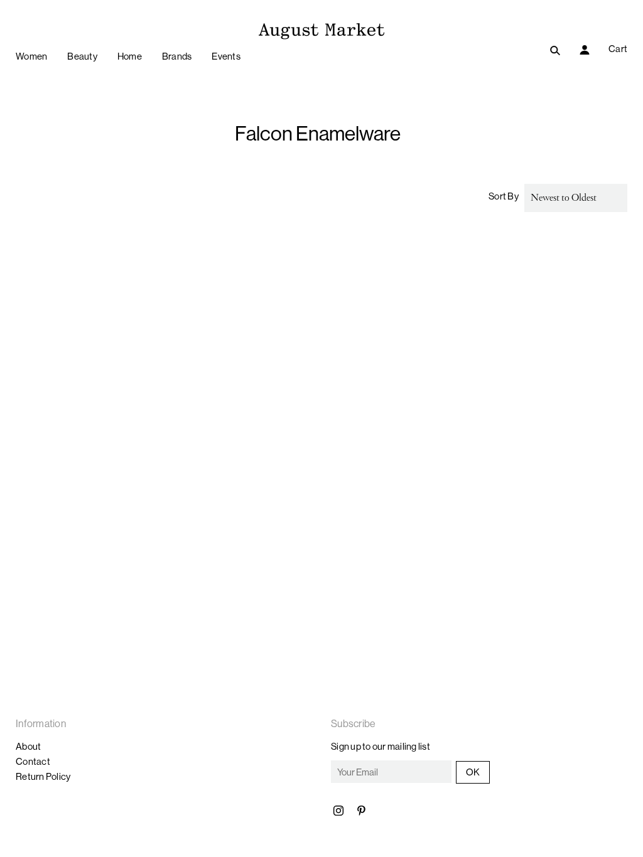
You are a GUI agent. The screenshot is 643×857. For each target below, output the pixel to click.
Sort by (504, 196)
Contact (33, 761)
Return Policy (43, 776)
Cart (617, 49)
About (28, 746)
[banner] (321, 29)
